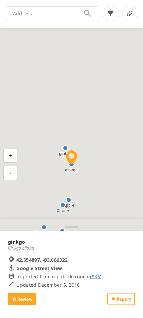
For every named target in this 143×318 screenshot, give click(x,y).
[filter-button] (110, 13)
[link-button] (129, 13)
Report (124, 299)
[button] (68, 199)
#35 (95, 276)
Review (24, 299)
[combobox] (48, 13)
